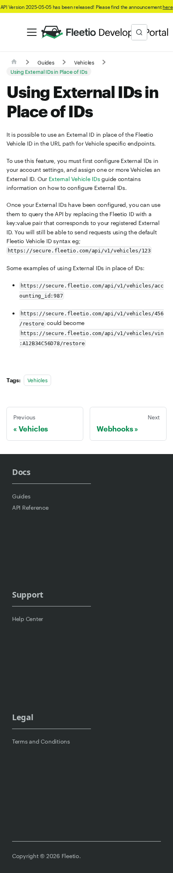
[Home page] (14, 62)
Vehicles (37, 379)
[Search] (139, 32)
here (168, 6)
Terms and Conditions (41, 741)
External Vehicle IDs (74, 179)
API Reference (30, 507)
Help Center (27, 619)
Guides (21, 496)
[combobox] (139, 32)
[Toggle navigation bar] (32, 32)
